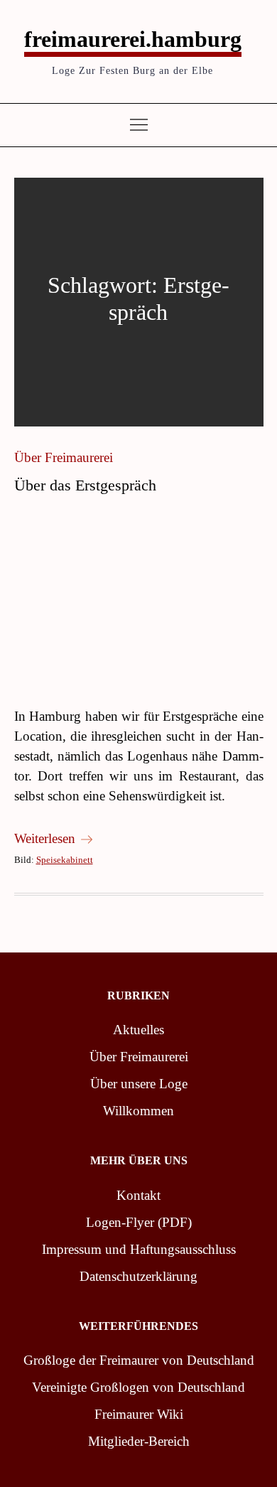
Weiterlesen (44, 838)
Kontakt (138, 1195)
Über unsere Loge (139, 1083)
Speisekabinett (64, 859)
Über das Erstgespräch (85, 485)
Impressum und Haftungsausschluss (139, 1249)
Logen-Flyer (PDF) (139, 1222)
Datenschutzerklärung (138, 1276)
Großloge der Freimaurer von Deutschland (138, 1360)
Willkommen (138, 1110)
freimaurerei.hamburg (132, 39)
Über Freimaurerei (63, 457)
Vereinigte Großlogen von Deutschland (138, 1387)
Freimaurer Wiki (138, 1414)
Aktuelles (138, 1029)
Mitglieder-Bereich (139, 1441)
